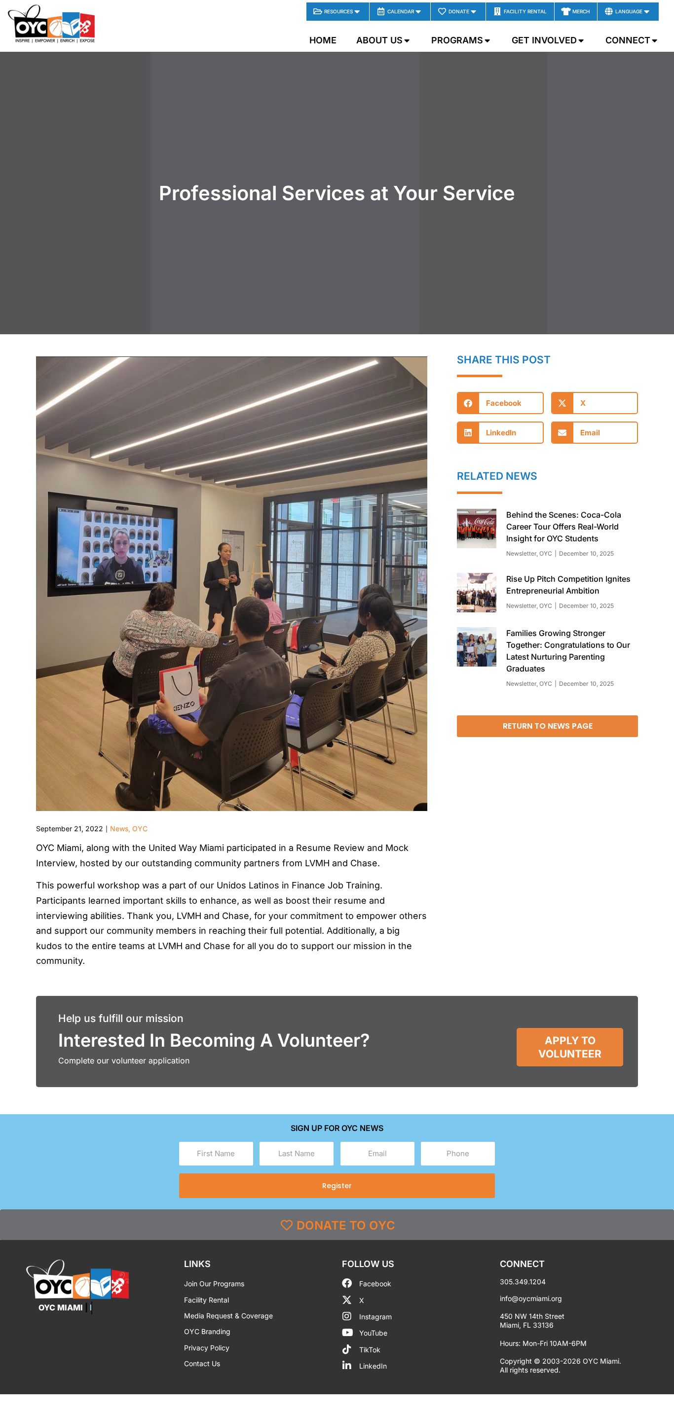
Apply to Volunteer (569, 1047)
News (119, 828)
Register (337, 1186)
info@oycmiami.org (531, 1298)
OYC (140, 828)
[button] (500, 403)
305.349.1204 (523, 1281)
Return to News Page (548, 726)
